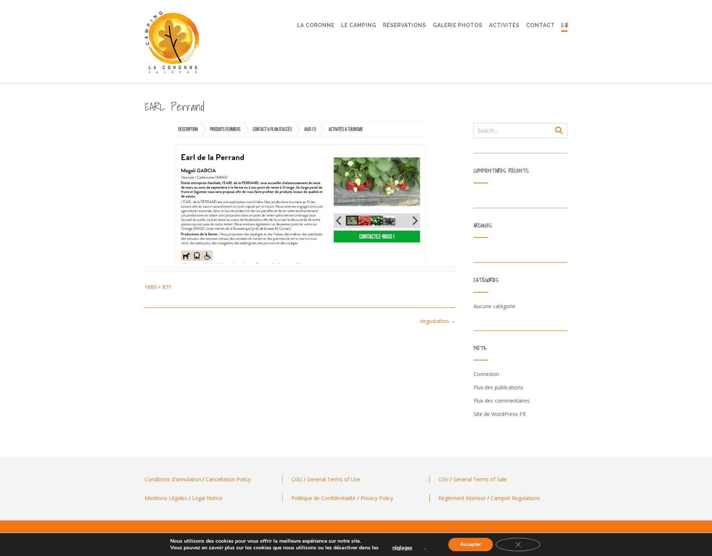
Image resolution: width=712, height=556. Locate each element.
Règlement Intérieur (462, 498)
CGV (443, 479)
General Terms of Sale (480, 479)
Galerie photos (457, 25)
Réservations (404, 25)
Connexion (486, 373)
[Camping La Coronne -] (172, 42)
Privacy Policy (376, 498)
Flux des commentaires (502, 400)
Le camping (358, 25)
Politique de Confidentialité (323, 498)
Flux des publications (498, 387)
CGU (296, 479)
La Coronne (315, 25)
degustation (437, 320)
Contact (540, 25)
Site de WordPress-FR (500, 413)
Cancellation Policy (228, 479)
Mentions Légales (166, 498)
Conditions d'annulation (173, 479)
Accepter (470, 544)
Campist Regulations (515, 498)
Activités (504, 25)
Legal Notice (207, 498)
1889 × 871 (158, 286)
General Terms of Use (333, 479)
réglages (402, 548)
